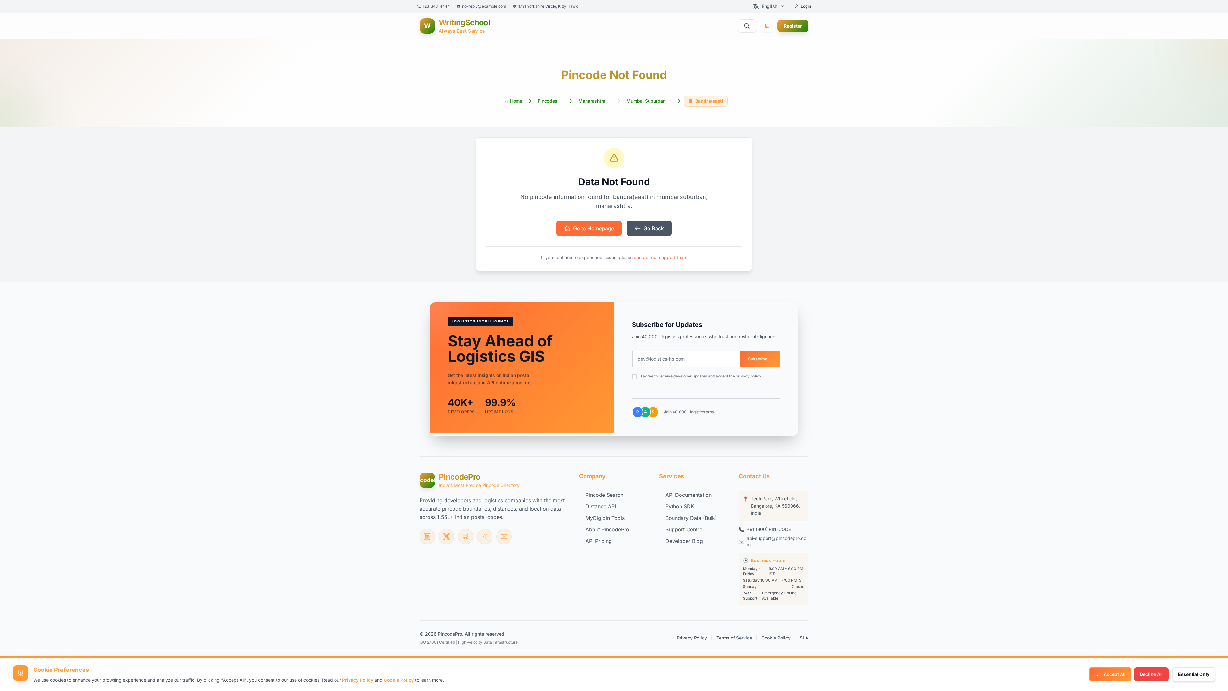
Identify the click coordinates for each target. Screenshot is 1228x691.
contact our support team (660, 257)
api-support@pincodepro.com (776, 541)
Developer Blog (684, 541)
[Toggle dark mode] (767, 26)
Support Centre (683, 529)
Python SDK (679, 506)
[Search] (747, 26)
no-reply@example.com (484, 6)
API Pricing (599, 541)
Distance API (601, 506)
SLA (804, 637)
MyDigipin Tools (605, 518)
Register (793, 25)
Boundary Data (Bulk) (691, 518)
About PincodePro (607, 529)
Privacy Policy (692, 637)
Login (806, 6)
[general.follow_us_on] (427, 536)
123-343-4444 (436, 6)
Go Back (653, 228)
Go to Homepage (593, 228)
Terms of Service (734, 637)
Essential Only (1193, 674)
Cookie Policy (776, 637)
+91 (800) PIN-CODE (769, 529)
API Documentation (688, 495)
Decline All (1151, 674)
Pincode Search (604, 495)
